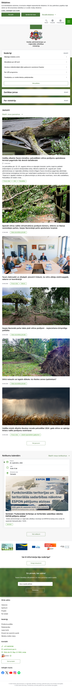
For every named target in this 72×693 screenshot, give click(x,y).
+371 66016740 (9, 646)
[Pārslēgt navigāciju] (68, 21)
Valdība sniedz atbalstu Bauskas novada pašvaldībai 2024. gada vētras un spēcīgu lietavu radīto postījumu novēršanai (35, 429)
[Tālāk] (68, 547)
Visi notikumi (36, 534)
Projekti (3, 611)
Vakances (4, 605)
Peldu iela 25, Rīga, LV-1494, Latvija (15, 652)
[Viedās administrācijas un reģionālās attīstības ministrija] (13, 21)
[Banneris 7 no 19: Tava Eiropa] (21, 547)
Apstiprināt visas (31, 14)
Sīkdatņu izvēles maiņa (8, 636)
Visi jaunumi (36, 443)
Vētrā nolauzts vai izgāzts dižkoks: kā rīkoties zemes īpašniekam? (29, 379)
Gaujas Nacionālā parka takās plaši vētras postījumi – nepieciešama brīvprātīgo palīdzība (34, 329)
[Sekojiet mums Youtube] (10, 673)
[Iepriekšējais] (3, 547)
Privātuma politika (7, 624)
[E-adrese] (5, 655)
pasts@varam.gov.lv (10, 649)
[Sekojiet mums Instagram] (15, 672)
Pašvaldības (22, 181)
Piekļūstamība (5, 627)
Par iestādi (4, 614)
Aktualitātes (36, 83)
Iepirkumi (4, 608)
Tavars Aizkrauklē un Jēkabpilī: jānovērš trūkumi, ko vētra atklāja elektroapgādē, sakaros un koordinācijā (35, 278)
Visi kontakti (11, 661)
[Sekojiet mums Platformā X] (6, 672)
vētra (15, 181)
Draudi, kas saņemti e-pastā (10, 633)
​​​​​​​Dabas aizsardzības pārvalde (18, 232)
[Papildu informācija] (10, 655)
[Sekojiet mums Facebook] (2, 672)
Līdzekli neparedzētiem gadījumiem (30, 434)
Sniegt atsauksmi (36, 563)
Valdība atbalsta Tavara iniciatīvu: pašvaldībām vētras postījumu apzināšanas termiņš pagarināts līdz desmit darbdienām (33, 159)
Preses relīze (6, 181)
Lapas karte (5, 630)
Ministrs (23, 283)
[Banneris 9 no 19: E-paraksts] (50, 547)
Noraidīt (10, 14)
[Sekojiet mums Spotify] (19, 672)
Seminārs (9, 524)
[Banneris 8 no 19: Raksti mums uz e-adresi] (36, 547)
